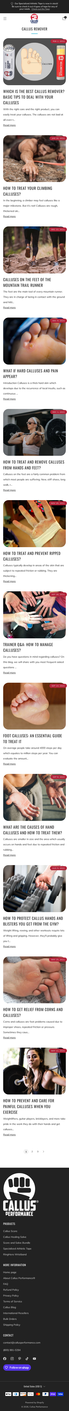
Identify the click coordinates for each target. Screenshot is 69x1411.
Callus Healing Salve (14, 1237)
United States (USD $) (33, 1386)
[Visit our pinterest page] (19, 1358)
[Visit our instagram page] (12, 1358)
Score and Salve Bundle (16, 1242)
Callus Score (10, 1231)
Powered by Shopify (34, 1402)
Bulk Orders (10, 1319)
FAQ (5, 1284)
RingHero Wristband (15, 1254)
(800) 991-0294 (12, 1350)
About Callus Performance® (19, 1278)
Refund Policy (11, 1289)
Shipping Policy (11, 1324)
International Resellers (16, 1313)
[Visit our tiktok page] (27, 1358)
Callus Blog (9, 1307)
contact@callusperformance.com (21, 1342)
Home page (9, 1272)
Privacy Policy (11, 1295)
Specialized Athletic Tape (17, 1248)
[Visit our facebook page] (4, 1358)
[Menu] (5, 18)
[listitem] (34, 6)
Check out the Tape (40, 9)
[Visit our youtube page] (34, 1358)
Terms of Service (12, 1301)
